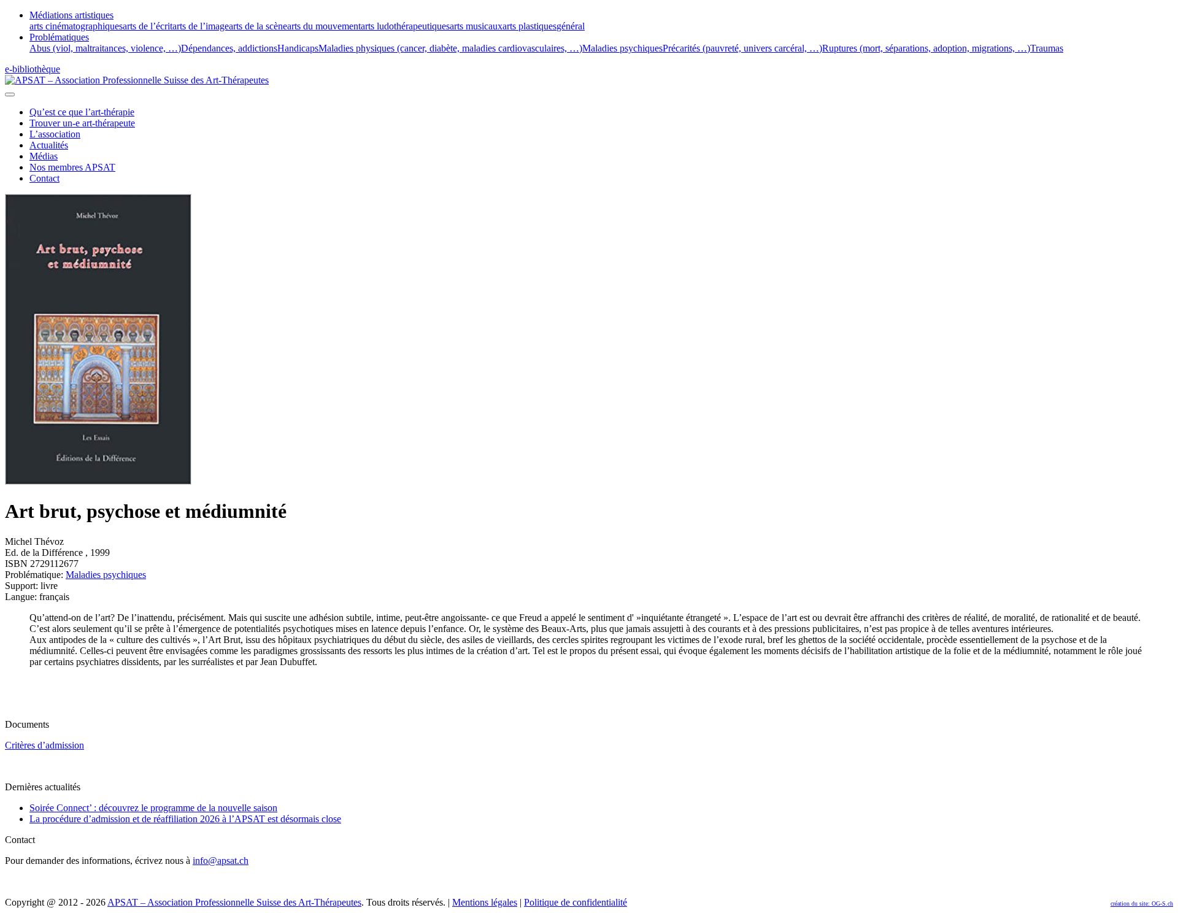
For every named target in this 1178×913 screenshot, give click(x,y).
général (570, 26)
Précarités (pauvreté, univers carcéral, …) (742, 48)
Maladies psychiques (622, 48)
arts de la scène (258, 26)
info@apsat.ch (220, 860)
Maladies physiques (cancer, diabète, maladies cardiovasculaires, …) (450, 48)
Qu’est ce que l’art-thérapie (81, 112)
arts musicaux (476, 26)
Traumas (1046, 48)
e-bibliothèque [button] (32, 69)
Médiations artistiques (71, 15)
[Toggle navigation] (10, 94)
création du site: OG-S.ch (1142, 903)
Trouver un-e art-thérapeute (82, 123)
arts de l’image (200, 26)
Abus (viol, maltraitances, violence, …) (105, 48)
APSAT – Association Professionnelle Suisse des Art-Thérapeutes (234, 902)
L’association (54, 134)
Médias (43, 156)
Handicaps (297, 48)
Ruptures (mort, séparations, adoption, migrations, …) (926, 48)
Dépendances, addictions (229, 48)
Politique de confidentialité (575, 902)
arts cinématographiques (76, 26)
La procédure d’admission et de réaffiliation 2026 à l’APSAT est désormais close (185, 819)
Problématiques (59, 37)
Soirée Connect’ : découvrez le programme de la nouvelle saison (153, 808)
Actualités (48, 145)
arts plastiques (529, 26)
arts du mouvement (324, 26)
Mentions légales (484, 902)
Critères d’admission (44, 745)
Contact (44, 178)
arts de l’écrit (147, 26)
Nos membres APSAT (72, 167)
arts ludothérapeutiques (405, 26)
